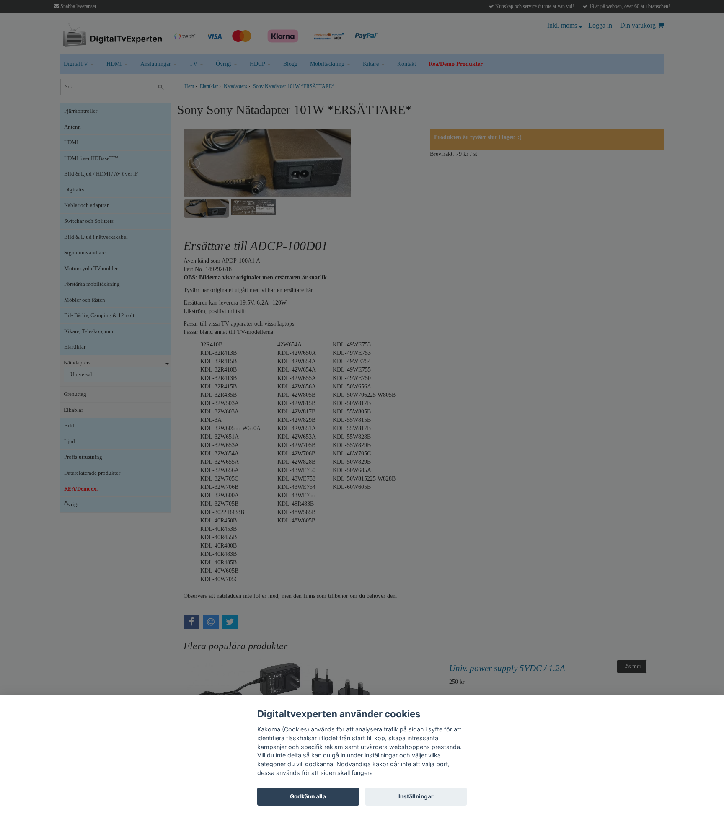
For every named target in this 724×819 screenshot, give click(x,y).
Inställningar (416, 796)
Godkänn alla (308, 796)
